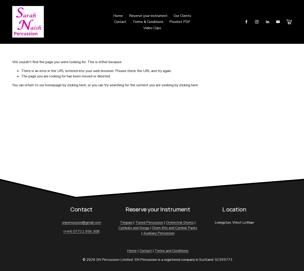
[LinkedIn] (267, 22)
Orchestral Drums (180, 222)
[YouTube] (278, 22)
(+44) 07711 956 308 (81, 231)
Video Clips (152, 28)
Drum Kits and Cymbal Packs (174, 227)
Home (118, 15)
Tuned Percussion (149, 222)
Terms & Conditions (148, 21)
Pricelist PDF (179, 21)
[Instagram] (257, 22)
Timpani (126, 222)
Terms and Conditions (171, 250)
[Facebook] (246, 22)
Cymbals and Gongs (133, 227)
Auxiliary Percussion (158, 233)
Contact (120, 21)
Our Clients (182, 15)
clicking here (76, 85)
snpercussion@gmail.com (81, 222)
